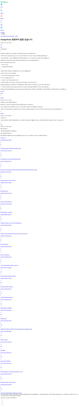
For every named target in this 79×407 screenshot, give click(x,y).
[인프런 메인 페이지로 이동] (39, 1)
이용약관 (14, 393)
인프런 (1, 393)
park (1, 46)
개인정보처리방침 (8, 393)
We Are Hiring (19, 393)
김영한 (1, 97)
